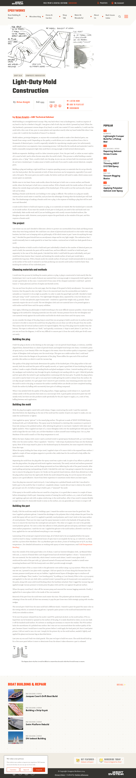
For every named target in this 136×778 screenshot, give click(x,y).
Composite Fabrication (35, 75)
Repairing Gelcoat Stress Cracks (112, 152)
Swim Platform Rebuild (37, 724)
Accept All (39, 770)
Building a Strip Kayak (37, 710)
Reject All (26, 770)
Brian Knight (23, 102)
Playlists (104, 3)
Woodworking (35, 16)
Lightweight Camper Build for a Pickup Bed (113, 138)
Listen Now (75, 101)
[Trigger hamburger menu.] (126, 16)
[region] (26, 764)
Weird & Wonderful (79, 16)
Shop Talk (65, 16)
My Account (119, 3)
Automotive (107, 133)
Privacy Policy (60, 775)
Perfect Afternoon (81, 775)
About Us (96, 16)
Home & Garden (49, 16)
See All (120, 684)
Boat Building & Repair (14, 16)
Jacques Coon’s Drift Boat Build (42, 696)
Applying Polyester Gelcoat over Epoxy (113, 189)
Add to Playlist (77, 104)
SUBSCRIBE (73, 3)
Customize (13, 770)
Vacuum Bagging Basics (111, 177)
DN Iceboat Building (36, 738)
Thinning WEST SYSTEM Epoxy (111, 165)
